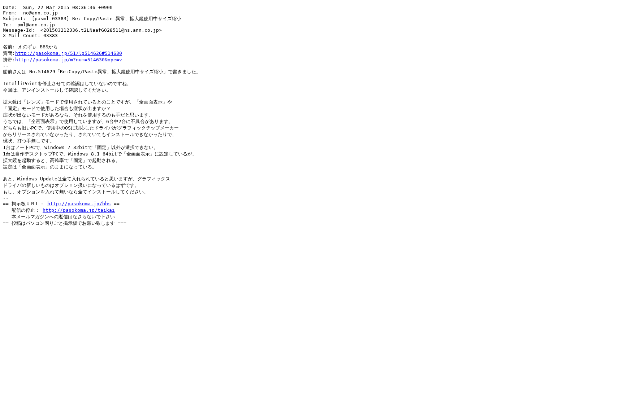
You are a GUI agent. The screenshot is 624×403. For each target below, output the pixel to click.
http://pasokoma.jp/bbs (79, 203)
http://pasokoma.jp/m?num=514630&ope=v (68, 59)
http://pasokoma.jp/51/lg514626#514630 (68, 53)
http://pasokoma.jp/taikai (79, 210)
